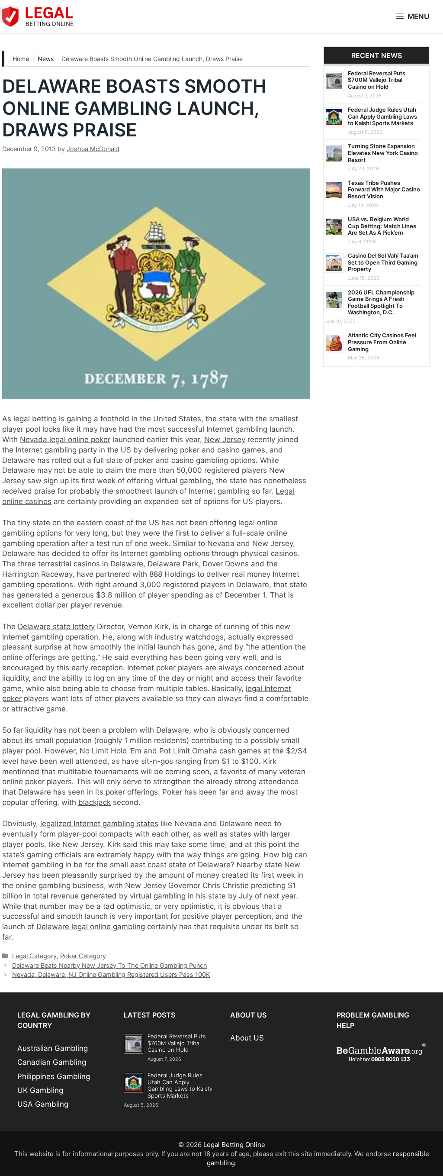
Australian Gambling (52, 1048)
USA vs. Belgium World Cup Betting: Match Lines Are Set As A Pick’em (382, 226)
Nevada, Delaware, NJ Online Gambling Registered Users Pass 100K (111, 974)
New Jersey (224, 439)
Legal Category (34, 956)
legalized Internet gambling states (99, 823)
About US (247, 1038)
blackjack (94, 802)
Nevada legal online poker (65, 439)
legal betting (35, 418)
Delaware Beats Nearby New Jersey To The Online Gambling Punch (109, 965)
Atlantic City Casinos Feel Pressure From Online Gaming (382, 342)
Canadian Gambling (51, 1062)
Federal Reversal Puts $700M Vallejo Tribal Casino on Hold (376, 80)
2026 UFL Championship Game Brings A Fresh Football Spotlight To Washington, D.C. (381, 302)
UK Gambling (40, 1090)
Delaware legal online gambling (90, 926)
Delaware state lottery (56, 626)
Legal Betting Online (234, 1144)
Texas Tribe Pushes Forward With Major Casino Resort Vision (384, 189)
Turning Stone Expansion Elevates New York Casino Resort (383, 152)
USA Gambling (42, 1104)
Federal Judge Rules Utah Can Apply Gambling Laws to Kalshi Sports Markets (382, 116)
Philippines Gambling (53, 1076)
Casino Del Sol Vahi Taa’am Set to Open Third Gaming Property (383, 262)
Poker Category (83, 956)
